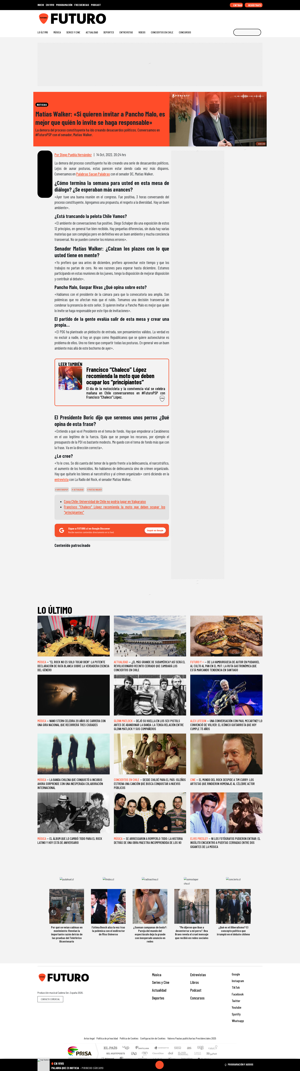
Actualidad (92, 32)
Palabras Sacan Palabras (93, 174)
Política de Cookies (129, 1038)
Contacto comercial (50, 999)
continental (170, 1053)
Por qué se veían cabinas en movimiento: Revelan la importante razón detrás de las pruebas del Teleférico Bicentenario (66, 934)
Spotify (235, 1014)
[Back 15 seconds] (151, 1065)
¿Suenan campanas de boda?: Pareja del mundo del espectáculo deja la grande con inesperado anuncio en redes (150, 934)
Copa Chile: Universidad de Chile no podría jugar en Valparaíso (105, 501)
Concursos (185, 32)
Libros (194, 982)
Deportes (108, 32)
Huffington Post (115, 1053)
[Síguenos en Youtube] (249, 17)
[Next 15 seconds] (168, 1065)
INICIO (41, 4)
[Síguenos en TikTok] (233, 17)
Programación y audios (240, 1064)
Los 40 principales (127, 1048)
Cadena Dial (201, 1053)
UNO (134, 1053)
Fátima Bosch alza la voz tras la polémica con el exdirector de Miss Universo (108, 930)
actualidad (78, 489)
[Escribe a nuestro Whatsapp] (260, 17)
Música (57, 32)
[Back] (143, 1065)
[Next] (176, 1065)
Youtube (236, 1007)
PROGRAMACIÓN (64, 4)
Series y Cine (73, 32)
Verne (190, 1053)
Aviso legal (89, 1038)
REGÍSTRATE (255, 5)
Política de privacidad (107, 1038)
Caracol (213, 1048)
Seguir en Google (155, 530)
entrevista (62, 479)
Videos (141, 32)
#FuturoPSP (62, 489)
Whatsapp (237, 1021)
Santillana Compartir (161, 1048)
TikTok (235, 987)
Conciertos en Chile (162, 32)
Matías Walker (95, 489)
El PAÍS (110, 1048)
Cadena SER (177, 1048)
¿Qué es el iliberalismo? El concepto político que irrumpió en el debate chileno (233, 930)
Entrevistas (126, 32)
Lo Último (43, 32)
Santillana (143, 1048)
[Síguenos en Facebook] (238, 17)
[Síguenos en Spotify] (255, 17)
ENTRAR (237, 5)
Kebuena (213, 1053)
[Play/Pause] (159, 1065)
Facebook (237, 994)
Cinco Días (157, 1053)
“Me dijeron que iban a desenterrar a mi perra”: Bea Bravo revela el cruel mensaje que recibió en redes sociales (191, 932)
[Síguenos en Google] (222, 17)
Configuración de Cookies (152, 1038)
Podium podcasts (108, 1058)
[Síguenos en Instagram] (227, 17)
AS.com (188, 1048)
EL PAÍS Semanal (180, 1053)
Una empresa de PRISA (79, 1051)
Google (235, 974)
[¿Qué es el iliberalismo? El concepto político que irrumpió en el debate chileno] (233, 906)
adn (200, 1048)
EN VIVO (50, 4)
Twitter (235, 1001)
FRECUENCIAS (81, 4)
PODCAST (96, 4)
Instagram (237, 981)
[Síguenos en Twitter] (244, 17)
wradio (144, 1053)
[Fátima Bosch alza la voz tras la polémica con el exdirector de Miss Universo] (108, 906)
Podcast (195, 990)
